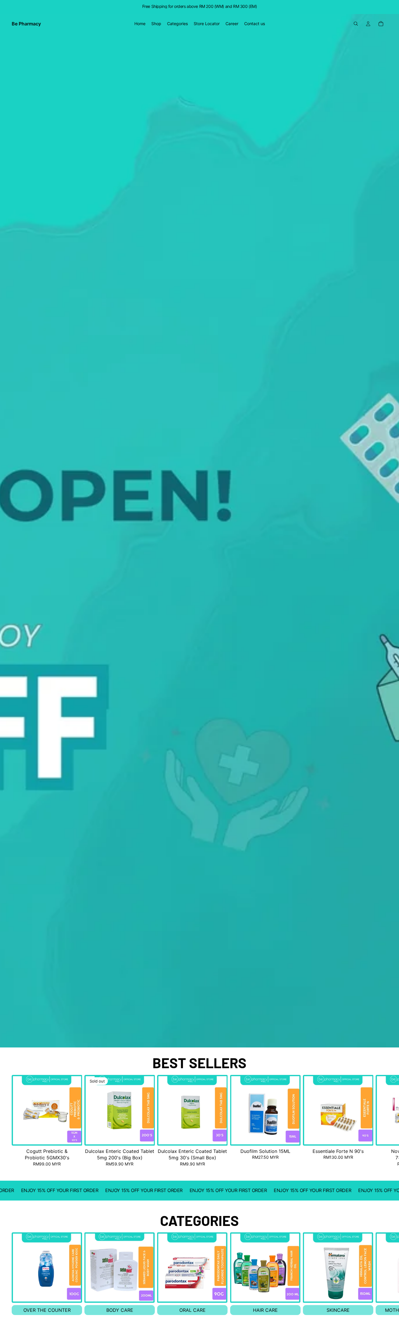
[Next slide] (380, 1120)
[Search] (355, 23)
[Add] (73, 1136)
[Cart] (380, 23)
